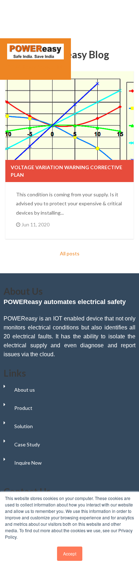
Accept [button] (69, 553)
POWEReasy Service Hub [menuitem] (35, 67)
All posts (69, 253)
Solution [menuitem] (23, 426)
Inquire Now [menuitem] (28, 463)
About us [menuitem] (24, 390)
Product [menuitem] (23, 408)
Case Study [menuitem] (27, 444)
